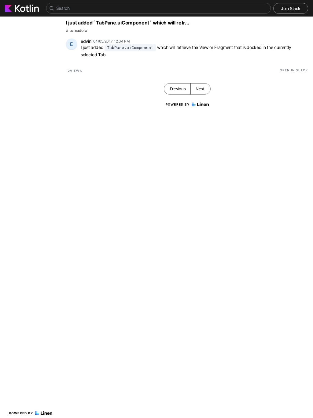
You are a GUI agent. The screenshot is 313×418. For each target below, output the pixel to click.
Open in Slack (294, 70)
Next (200, 88)
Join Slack (290, 8)
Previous (178, 88)
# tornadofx (76, 30)
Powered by (21, 413)
